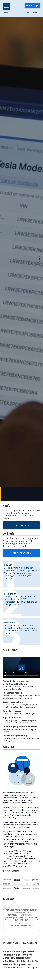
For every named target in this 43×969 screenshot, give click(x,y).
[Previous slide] (5, 919)
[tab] (39, 256)
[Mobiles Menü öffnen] (6, 13)
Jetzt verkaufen (21, 553)
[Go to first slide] (37, 919)
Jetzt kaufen (21, 525)
